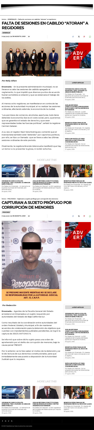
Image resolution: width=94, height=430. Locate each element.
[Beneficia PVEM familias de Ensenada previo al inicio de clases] (78, 170)
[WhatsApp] (89, 36)
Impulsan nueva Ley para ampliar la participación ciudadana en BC (75, 140)
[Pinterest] (84, 36)
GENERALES (12, 19)
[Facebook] (2, 2)
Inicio (4, 19)
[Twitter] (12, 2)
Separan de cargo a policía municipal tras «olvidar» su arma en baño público (76, 90)
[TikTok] (9, 2)
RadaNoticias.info (38, 36)
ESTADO (68, 103)
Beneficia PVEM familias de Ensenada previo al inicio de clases (76, 124)
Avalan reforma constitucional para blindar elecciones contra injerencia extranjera (77, 107)
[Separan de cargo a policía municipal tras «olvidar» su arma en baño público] (16, 170)
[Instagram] (5, 2)
